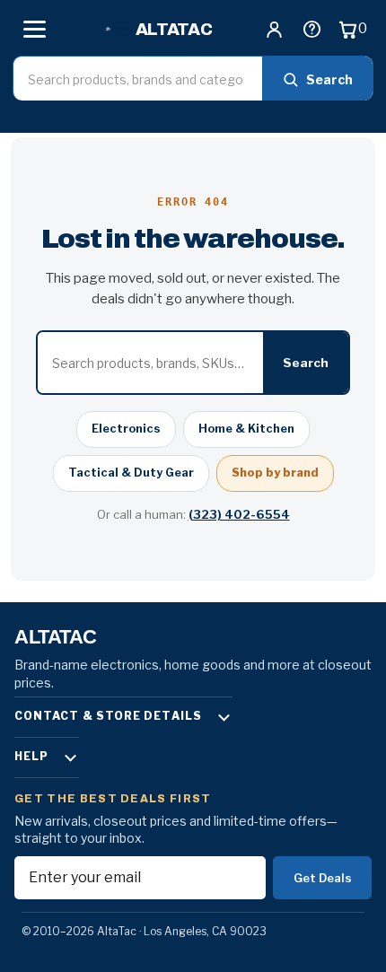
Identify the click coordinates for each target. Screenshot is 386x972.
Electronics (126, 428)
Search (329, 79)
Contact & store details (108, 715)
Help (31, 756)
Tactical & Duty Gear (131, 472)
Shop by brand (275, 472)
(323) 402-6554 (239, 514)
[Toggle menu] (34, 28)
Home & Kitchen (246, 428)
